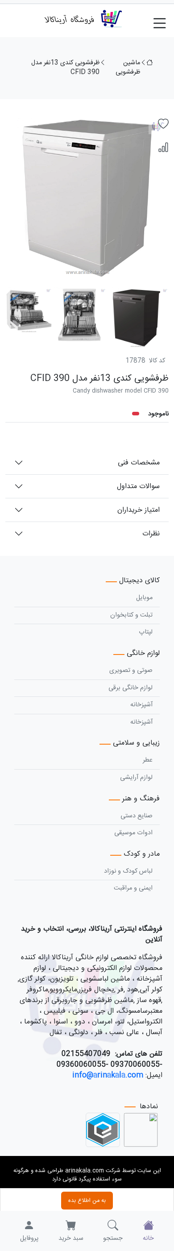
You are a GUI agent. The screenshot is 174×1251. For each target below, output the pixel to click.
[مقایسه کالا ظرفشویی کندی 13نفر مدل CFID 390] (163, 148)
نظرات (151, 534)
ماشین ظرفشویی (128, 68)
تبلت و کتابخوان (131, 615)
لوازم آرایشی (136, 777)
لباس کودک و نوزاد (128, 871)
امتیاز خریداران (138, 510)
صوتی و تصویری (131, 670)
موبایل (144, 597)
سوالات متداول (138, 487)
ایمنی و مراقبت (133, 888)
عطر (148, 760)
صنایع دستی (136, 816)
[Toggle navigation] (163, 19)
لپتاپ (146, 632)
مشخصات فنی (139, 463)
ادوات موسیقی (133, 833)
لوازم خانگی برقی (130, 688)
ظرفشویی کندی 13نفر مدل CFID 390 (65, 68)
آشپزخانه (141, 705)
